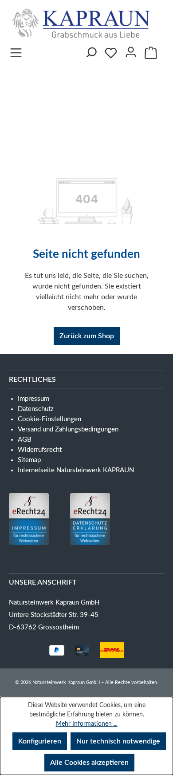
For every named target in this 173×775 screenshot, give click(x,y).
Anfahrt (32, 148)
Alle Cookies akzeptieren (89, 762)
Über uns (74, 75)
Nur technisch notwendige (118, 741)
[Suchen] (90, 50)
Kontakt (116, 129)
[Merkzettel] (111, 53)
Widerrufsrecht (40, 450)
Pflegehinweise (47, 129)
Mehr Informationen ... (87, 724)
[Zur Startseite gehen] (83, 23)
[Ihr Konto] (131, 50)
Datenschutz (36, 409)
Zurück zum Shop (86, 336)
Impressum (93, 148)
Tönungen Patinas (53, 93)
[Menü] (16, 50)
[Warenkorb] (150, 53)
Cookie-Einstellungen (49, 419)
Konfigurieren (39, 741)
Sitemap (29, 460)
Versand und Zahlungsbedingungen (68, 429)
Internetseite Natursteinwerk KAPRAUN (76, 470)
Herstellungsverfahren (62, 111)
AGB (24, 439)
